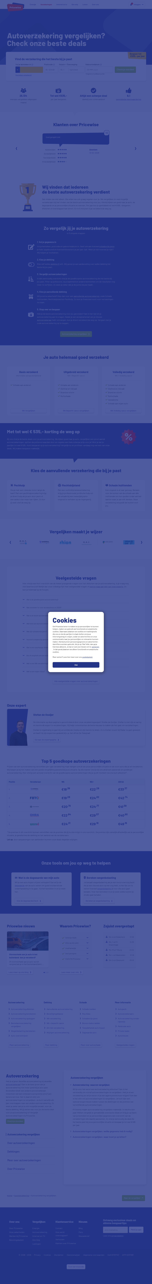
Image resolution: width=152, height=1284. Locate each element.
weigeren (95, 647)
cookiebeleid (87, 657)
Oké (76, 665)
